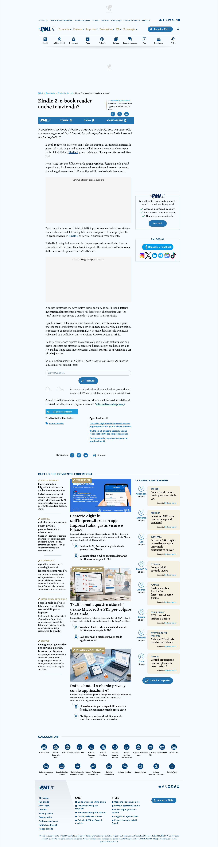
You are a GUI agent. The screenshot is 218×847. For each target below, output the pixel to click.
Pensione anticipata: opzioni (92, 812)
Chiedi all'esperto (160, 680)
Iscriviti (157, 223)
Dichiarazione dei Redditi (61, 20)
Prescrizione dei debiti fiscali (124, 821)
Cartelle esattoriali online (127, 805)
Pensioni (146, 20)
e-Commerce (47, 561)
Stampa (64, 120)
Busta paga (116, 20)
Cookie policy (45, 817)
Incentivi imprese (82, 20)
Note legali (44, 805)
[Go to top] (187, 837)
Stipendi (105, 20)
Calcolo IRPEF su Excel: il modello (88, 821)
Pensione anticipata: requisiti (86, 807)
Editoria (45, 519)
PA (117, 29)
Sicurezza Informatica (89, 569)
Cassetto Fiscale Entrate (90, 816)
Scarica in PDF (115, 120)
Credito (96, 20)
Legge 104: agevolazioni (126, 816)
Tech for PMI (83, 480)
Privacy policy (46, 813)
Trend (41, 20)
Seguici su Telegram (62, 412)
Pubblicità (44, 802)
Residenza (155, 513)
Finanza (77, 29)
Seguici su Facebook (160, 247)
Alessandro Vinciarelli (120, 100)
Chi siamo (43, 798)
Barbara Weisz (170, 503)
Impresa (91, 29)
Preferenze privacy (48, 821)
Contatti (43, 809)
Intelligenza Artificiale (90, 650)
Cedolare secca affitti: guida (92, 802)
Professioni (106, 29)
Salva (87, 120)
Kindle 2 (73, 152)
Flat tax (155, 585)
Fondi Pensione (158, 612)
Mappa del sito (46, 829)
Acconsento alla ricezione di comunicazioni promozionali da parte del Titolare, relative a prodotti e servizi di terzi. (100, 391)
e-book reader (56, 423)
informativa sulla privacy (110, 404)
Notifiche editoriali (48, 825)
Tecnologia (129, 29)
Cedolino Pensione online (127, 802)
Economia (63, 29)
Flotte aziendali (50, 480)
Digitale (45, 641)
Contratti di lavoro (132, 20)
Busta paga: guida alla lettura (124, 811)
